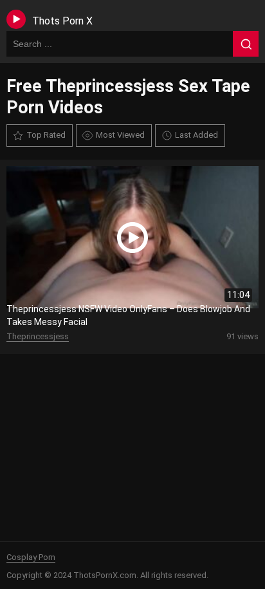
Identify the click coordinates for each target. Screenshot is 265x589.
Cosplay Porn (30, 557)
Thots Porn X (62, 21)
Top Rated (46, 135)
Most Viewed (120, 135)
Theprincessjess (37, 336)
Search (246, 44)
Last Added (196, 135)
